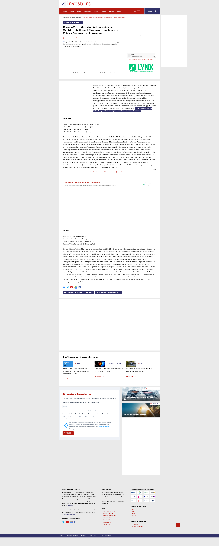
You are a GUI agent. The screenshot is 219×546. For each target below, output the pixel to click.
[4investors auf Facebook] (80, 287)
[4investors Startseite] (76, 4)
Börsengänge (87, 11)
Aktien (72, 11)
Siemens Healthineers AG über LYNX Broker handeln (141, 71)
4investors (65, 17)
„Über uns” (71, 505)
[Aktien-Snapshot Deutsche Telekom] (139, 496)
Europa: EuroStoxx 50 (137, 526)
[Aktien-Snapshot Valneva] (146, 500)
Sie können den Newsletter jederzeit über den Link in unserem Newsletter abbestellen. (80, 417)
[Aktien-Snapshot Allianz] (133, 492)
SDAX (133, 513)
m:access (103, 11)
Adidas (79, 363)
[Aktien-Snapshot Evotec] (146, 496)
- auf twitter (87, 38)
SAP (141, 363)
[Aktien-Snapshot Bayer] (139, 492)
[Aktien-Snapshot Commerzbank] (152, 492)
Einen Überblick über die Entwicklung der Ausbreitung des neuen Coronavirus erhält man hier (122, 109)
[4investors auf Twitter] (68, 287)
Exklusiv (65, 11)
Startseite (61, 535)
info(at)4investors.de (69, 514)
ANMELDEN (68, 433)
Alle (134, 11)
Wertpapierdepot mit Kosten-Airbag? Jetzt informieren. (110, 172)
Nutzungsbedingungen (104, 426)
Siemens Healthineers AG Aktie (109, 292)
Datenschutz (93, 535)
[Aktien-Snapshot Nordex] (133, 500)
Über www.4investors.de (72, 535)
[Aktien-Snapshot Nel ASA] (152, 496)
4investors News (107, 517)
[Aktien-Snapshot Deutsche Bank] (133, 496)
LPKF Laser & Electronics (115, 363)
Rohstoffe (111, 11)
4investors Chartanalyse (109, 515)
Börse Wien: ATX (136, 524)
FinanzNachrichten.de (108, 520)
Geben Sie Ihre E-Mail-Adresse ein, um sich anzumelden (81, 402)
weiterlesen (67, 379)
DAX (133, 509)
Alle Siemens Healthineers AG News (78, 292)
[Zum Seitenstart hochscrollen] (178, 525)
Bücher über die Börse (109, 511)
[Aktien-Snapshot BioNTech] (146, 492)
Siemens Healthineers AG (76, 17)
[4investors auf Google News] (75, 287)
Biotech (119, 11)
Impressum (83, 535)
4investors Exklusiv (108, 513)
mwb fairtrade (106, 524)
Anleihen (79, 11)
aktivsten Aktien (105, 499)
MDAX (134, 511)
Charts (96, 11)
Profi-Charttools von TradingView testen (141, 59)
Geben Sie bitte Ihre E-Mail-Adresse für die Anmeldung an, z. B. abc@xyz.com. (81, 410)
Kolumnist (83, 38)
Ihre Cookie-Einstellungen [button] (105, 535)
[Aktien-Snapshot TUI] (139, 500)
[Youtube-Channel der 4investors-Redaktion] (71, 287)
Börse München (107, 522)
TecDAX (134, 516)
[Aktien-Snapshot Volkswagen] (152, 500)
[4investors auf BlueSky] (64, 287)
